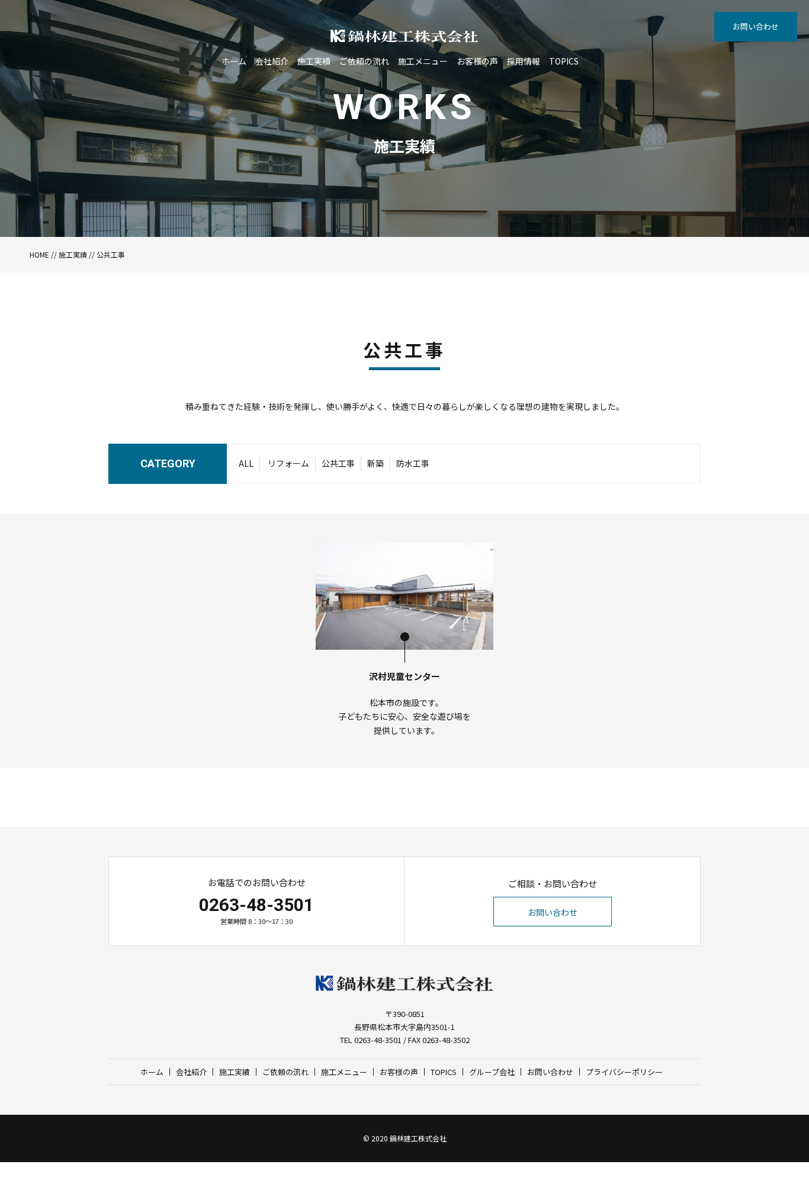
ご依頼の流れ (364, 61)
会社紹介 (271, 61)
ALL (246, 463)
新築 (375, 463)
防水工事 (412, 463)
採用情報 (523, 61)
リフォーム (288, 463)
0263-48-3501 (256, 904)
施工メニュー (423, 61)
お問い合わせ (756, 26)
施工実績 (313, 61)
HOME (39, 254)
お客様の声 (477, 61)
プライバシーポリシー (624, 1071)
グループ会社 (492, 1071)
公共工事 (338, 463)
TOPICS (564, 61)
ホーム (233, 61)
